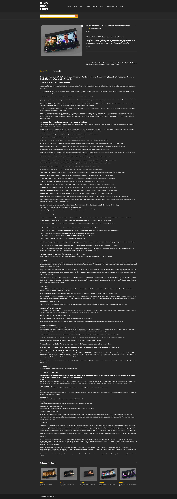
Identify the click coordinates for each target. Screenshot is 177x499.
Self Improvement (90, 64)
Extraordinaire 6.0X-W (136, 25)
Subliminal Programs (100, 64)
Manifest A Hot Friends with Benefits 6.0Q (134, 25)
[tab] (45, 71)
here (85, 154)
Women (88, 6)
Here (45, 350)
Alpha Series (95, 62)
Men (81, 6)
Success (108, 64)
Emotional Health (129, 62)
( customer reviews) (96, 28)
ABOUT (69, 6)
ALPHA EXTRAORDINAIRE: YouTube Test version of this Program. (63, 254)
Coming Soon (121, 62)
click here (107, 140)
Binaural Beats (102, 62)
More (121, 6)
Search (76, 16)
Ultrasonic (117, 64)
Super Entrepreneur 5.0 (66, 354)
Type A (112, 64)
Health (102, 6)
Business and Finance (112, 62)
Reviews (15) (57, 71)
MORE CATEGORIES (112, 6)
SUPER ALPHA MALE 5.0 (85, 352)
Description (44, 71)
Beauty (95, 6)
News (75, 6)
